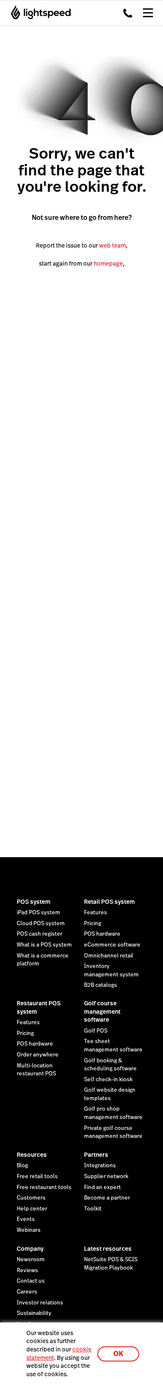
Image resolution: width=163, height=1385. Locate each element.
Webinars (29, 1230)
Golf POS (95, 1031)
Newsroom (31, 1259)
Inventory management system (111, 970)
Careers (27, 1292)
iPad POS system (38, 912)
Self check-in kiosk (108, 1079)
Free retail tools (37, 1176)
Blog (22, 1165)
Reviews (27, 1270)
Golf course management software (102, 1011)
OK (118, 1354)
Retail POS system (109, 901)
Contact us (31, 1281)
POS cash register (39, 934)
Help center (32, 1209)
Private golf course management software (113, 1132)
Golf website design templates (109, 1094)
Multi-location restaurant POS (36, 1070)
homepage (108, 263)
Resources (32, 1154)
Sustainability (34, 1313)
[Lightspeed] (38, 12)
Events (26, 1219)
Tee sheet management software (113, 1046)
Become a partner (107, 1198)
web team (112, 245)
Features (95, 912)
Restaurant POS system (39, 1007)
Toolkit (93, 1209)
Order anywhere (38, 1055)
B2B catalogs (100, 985)
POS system (34, 901)
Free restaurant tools (44, 1187)
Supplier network (106, 1176)
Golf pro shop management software (113, 1113)
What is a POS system (44, 945)
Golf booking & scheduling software (110, 1065)
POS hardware (102, 934)
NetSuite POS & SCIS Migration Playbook (111, 1264)
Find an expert (102, 1187)
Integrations (100, 1165)
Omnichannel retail (108, 956)
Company (30, 1248)
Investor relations (40, 1303)
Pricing (92, 923)
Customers (31, 1198)
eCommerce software (112, 945)
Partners (96, 1154)
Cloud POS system (41, 923)
